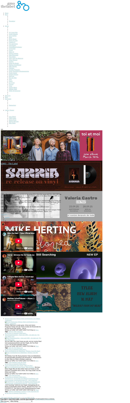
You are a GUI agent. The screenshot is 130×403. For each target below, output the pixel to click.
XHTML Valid (12, 398)
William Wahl (12, 331)
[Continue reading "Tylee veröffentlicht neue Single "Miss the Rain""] (20, 367)
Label (10, 167)
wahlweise (20, 331)
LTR (33, 398)
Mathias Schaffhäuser (15, 391)
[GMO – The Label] (7, 160)
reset (25, 398)
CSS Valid (4, 398)
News (36, 330)
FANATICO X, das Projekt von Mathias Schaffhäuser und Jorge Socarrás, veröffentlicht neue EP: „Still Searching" (21, 379)
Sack (10, 348)
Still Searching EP (33, 391)
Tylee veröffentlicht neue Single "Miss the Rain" (19, 365)
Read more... (4, 214)
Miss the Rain (16, 375)
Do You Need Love (17, 348)
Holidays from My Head (19, 362)
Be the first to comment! (12, 333)
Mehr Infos (3, 402)
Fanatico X (24, 391)
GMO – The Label (9, 163)
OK (1, 400)
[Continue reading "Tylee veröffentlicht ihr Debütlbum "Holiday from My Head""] (23, 354)
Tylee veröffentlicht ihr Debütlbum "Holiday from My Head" (22, 351)
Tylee (10, 362)
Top (18, 398)
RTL (29, 398)
